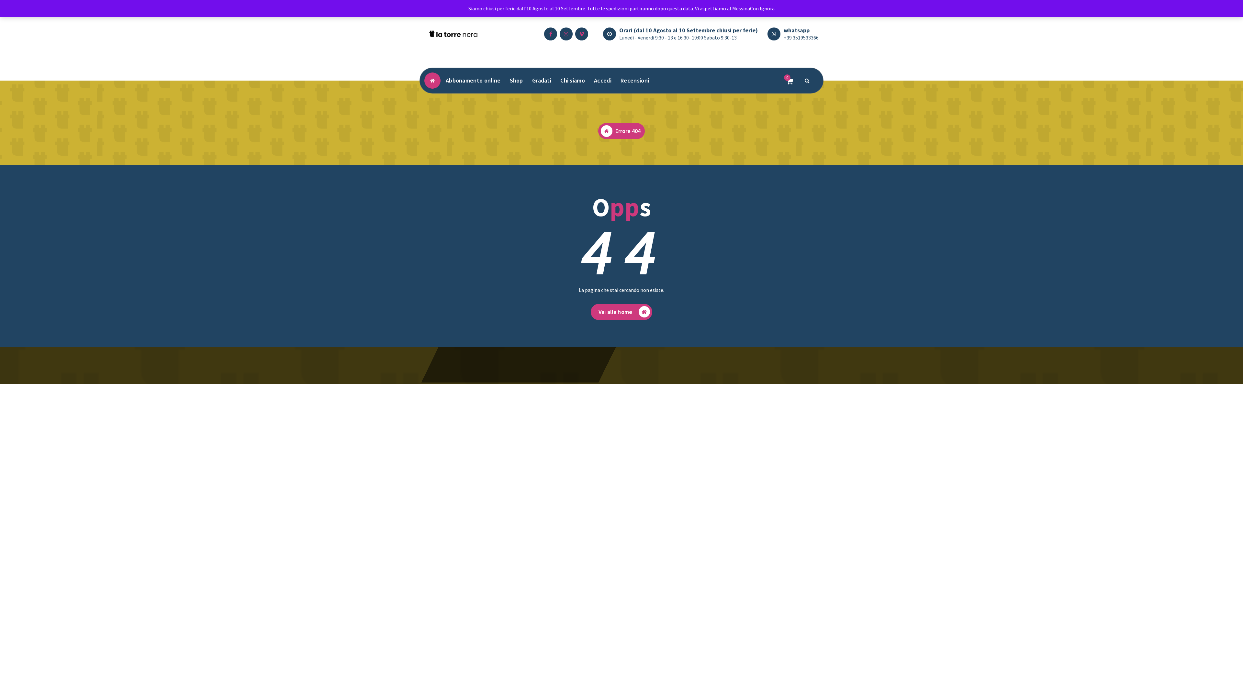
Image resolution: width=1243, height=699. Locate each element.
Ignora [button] (767, 8)
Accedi (602, 80)
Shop (516, 80)
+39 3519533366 (801, 37)
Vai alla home (615, 312)
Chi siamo (572, 80)
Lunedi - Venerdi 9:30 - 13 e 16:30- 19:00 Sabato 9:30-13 (678, 37)
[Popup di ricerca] (807, 80)
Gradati (541, 80)
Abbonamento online (473, 80)
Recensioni (635, 80)
